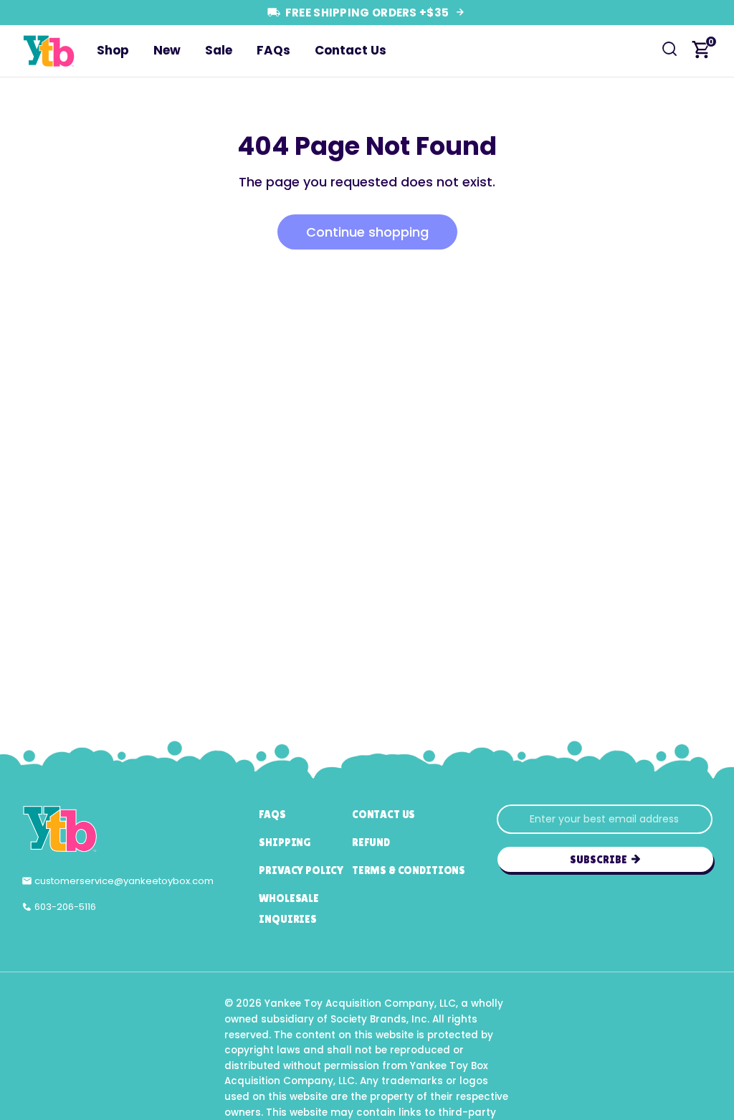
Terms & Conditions (408, 870)
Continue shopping (367, 232)
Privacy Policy (301, 870)
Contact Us (350, 50)
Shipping (284, 842)
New (167, 50)
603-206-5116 (65, 906)
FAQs (273, 50)
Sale (218, 50)
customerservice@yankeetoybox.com (124, 881)
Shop (113, 50)
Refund (371, 842)
